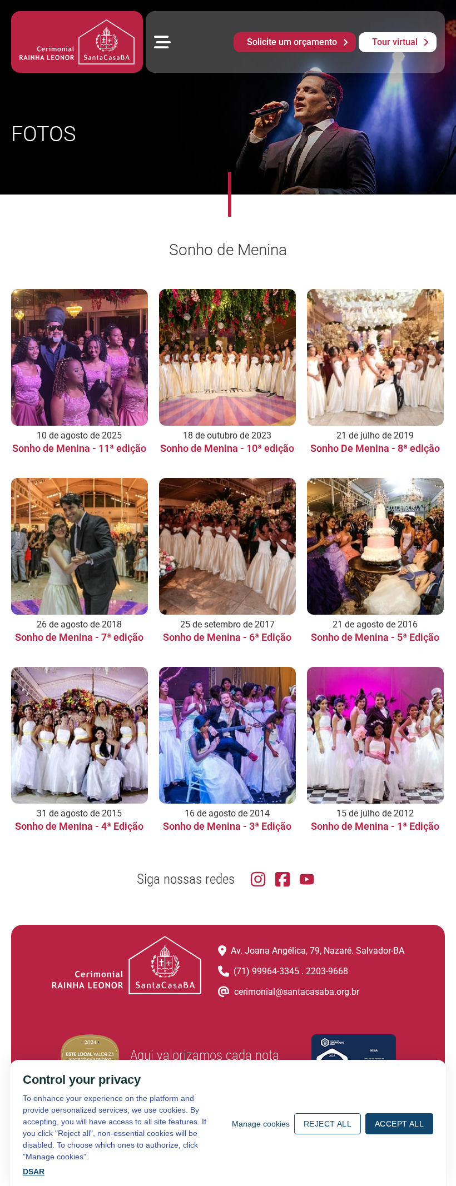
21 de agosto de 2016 (375, 624)
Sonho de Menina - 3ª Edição (227, 826)
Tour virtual (395, 42)
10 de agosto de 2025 (79, 435)
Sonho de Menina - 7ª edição (79, 637)
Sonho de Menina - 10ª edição (227, 448)
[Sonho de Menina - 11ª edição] (79, 357)
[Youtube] (307, 879)
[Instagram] (258, 879)
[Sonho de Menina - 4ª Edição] (79, 735)
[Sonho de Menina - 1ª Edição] (375, 735)
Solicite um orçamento (292, 42)
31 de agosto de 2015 (79, 813)
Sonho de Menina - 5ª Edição (375, 637)
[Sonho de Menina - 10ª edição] (227, 357)
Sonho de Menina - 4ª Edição (79, 826)
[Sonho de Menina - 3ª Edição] (227, 735)
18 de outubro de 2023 (227, 435)
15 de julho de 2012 (375, 813)
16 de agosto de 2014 (227, 813)
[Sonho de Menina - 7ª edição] (79, 546)
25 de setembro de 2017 (227, 624)
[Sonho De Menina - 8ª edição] (375, 357)
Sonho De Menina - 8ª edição (375, 448)
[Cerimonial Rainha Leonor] (77, 41)
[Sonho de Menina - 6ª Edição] (227, 546)
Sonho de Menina (228, 250)
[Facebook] (282, 879)
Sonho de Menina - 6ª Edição (227, 637)
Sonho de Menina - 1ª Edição (375, 826)
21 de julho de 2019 (375, 435)
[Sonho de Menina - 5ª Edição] (375, 546)
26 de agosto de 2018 (79, 624)
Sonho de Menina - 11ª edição (79, 448)
